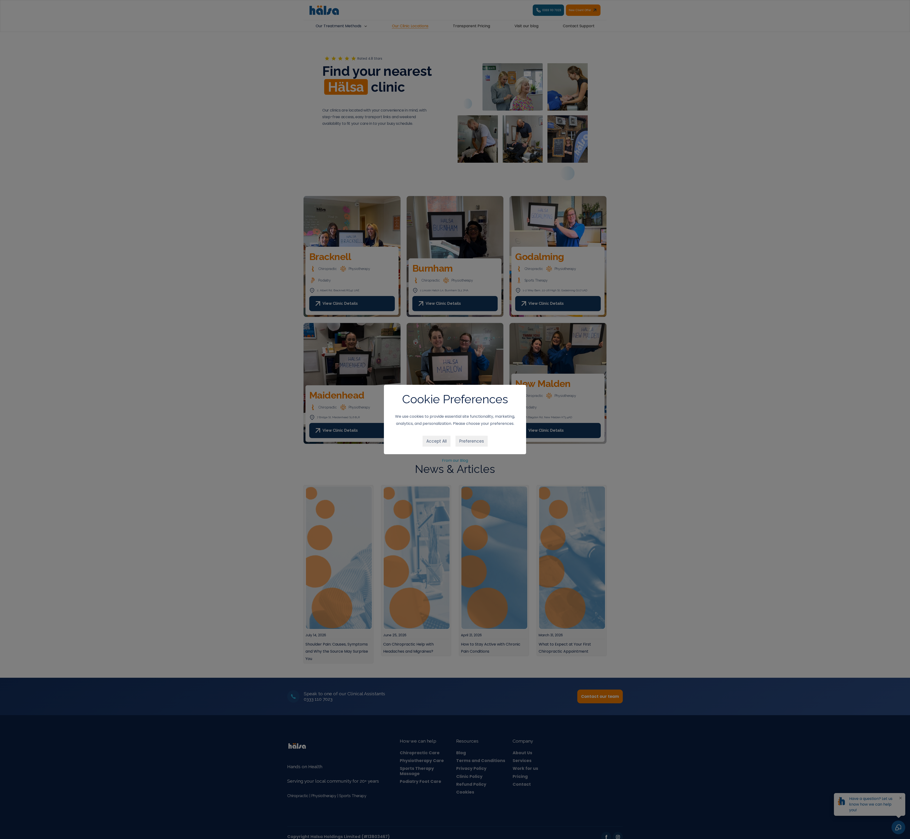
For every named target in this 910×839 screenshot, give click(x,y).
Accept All (436, 441)
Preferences (471, 441)
